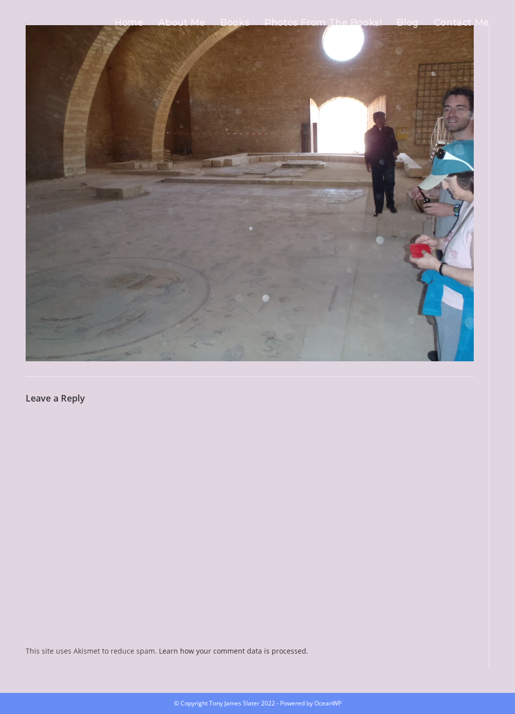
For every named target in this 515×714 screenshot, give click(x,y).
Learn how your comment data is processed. (233, 651)
